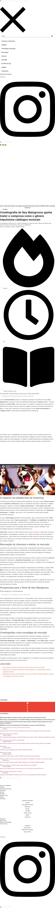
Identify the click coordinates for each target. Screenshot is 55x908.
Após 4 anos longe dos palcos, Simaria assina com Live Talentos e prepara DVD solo (21, 768)
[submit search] (53, 147)
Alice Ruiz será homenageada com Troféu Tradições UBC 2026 (16, 749)
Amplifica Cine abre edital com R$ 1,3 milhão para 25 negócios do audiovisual (20, 756)
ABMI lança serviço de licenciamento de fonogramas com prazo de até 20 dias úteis (22, 725)
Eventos (2, 792)
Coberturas (3, 798)
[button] (27, 703)
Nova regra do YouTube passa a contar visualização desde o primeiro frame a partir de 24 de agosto (25, 743)
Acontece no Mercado (7, 735)
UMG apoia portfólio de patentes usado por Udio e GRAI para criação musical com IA (23, 717)
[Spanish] (5, 144)
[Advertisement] (27, 423)
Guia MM (2, 793)
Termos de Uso (3, 823)
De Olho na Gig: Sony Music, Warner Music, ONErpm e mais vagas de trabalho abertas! (22, 762)
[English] (1, 144)
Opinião (2, 797)
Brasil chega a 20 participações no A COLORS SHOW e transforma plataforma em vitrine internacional (27, 719)
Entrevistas (5, 728)
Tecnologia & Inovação (7, 741)
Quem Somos (3, 820)
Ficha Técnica (5, 772)
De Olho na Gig (6, 760)
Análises (5, 209)
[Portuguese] (3, 144)
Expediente (3, 818)
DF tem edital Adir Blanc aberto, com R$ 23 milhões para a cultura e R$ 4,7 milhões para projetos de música (27, 737)
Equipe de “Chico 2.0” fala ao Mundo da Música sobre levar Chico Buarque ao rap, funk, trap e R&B (25, 731)
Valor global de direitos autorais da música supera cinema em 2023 (24, 667)
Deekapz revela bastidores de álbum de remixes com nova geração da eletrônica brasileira (23, 774)
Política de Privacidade (5, 822)
